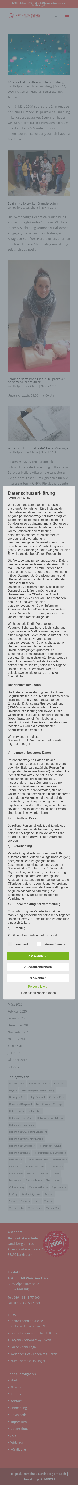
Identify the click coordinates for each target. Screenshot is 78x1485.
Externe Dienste (53, 944)
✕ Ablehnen (38, 978)
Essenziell (20, 944)
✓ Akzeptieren (38, 955)
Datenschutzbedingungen (38, 992)
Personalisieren (38, 986)
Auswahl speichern (38, 966)
